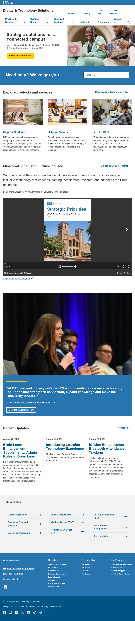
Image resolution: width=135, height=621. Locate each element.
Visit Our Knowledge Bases (121, 564)
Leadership (84, 22)
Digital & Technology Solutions (28, 10)
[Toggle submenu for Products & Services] (24, 22)
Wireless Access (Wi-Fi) (62, 522)
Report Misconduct (33, 607)
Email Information (54, 577)
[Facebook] (4, 612)
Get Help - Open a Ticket (120, 574)
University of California (30, 602)
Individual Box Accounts (57, 574)
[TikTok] (35, 612)
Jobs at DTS (52, 580)
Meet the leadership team (21, 410)
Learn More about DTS (20, 56)
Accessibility (19, 607)
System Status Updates (57, 564)
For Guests (86, 574)
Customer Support (35, 20)
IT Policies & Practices (56, 583)
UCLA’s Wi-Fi (53, 568)
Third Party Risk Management (102, 527)
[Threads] (41, 612)
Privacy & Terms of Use (51, 607)
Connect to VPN (54, 571)
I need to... (90, 75)
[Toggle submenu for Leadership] (92, 22)
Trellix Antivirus (101, 536)
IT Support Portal (117, 568)
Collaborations (53, 587)
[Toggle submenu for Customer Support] (48, 22)
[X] (22, 612)
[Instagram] (10, 612)
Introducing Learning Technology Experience (65, 446)
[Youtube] (28, 612)
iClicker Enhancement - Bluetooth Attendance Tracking (107, 448)
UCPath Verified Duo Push (104, 516)
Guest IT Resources (115, 12)
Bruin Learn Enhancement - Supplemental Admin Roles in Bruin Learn (20, 450)
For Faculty (86, 12)
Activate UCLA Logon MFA (62, 531)
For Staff (100, 12)
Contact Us (117, 20)
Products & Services (11, 20)
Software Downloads (61, 515)
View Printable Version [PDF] (16, 278)
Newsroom (103, 22)
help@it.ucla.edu (11, 579)
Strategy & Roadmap (59, 20)
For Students (72, 12)
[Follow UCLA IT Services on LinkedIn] (5, 587)
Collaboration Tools (18, 515)
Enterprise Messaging (19, 533)
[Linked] (16, 612)
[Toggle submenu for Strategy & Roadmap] (73, 22)
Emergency (7, 607)
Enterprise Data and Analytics (18, 524)
